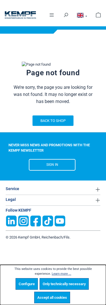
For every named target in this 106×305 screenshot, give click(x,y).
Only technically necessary (64, 284)
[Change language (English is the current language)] (82, 16)
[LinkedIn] (11, 220)
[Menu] (52, 14)
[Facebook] (35, 220)
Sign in (52, 165)
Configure (27, 284)
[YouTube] (60, 220)
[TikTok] (47, 220)
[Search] (66, 14)
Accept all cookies (52, 297)
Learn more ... (61, 274)
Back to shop (53, 121)
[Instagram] (23, 220)
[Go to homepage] (14, 15)
